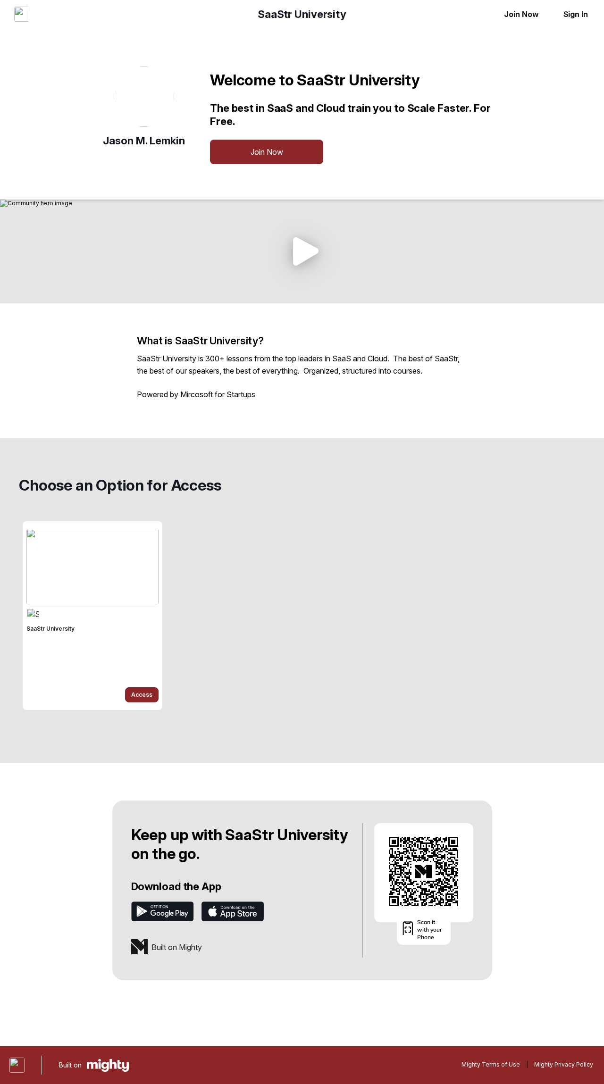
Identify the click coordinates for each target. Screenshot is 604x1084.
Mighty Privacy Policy (563, 1064)
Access (141, 694)
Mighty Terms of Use (490, 1064)
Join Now (521, 14)
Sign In (575, 14)
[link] (92, 615)
